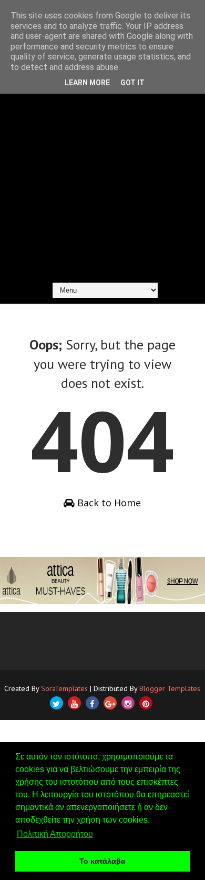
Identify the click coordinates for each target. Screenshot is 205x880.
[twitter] (56, 702)
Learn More (87, 82)
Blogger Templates (169, 688)
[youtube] (74, 702)
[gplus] (110, 702)
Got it (132, 82)
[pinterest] (145, 702)
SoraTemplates (64, 688)
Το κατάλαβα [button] (102, 861)
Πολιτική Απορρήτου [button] (55, 833)
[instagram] (128, 702)
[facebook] (92, 702)
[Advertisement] (102, 169)
